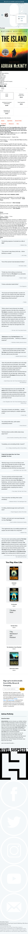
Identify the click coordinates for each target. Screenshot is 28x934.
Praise (1, 237)
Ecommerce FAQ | (3, 927)
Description (2, 125)
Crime (11, 216)
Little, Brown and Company (6, 81)
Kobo (18, 123)
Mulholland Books (4, 924)
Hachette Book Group (5, 923)
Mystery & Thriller (4, 213)
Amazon (2, 120)
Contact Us (20, 927)
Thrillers (6, 216)
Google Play (3, 123)
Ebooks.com (11, 123)
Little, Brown (25, 923)
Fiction (1, 216)
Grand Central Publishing (16, 923)
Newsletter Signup (4, 922)
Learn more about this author (7, 743)
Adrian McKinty (5, 73)
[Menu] (2, 15)
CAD (22, 20)
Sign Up (22, 689)
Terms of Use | (10, 927)
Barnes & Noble (18, 120)
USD (22, 18)
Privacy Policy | (15, 927)
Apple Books (9, 120)
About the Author (4, 217)
